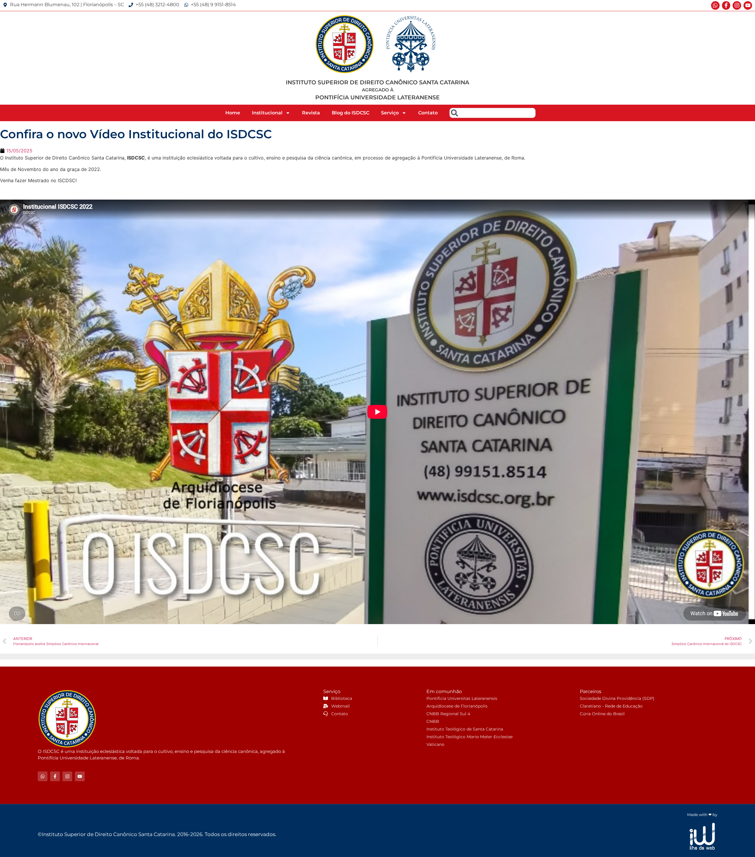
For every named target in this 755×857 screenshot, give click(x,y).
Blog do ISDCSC (350, 113)
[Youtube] (747, 5)
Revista (311, 113)
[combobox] (492, 113)
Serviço (390, 113)
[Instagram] (737, 5)
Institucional (267, 113)
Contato (428, 113)
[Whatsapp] (715, 5)
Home (232, 113)
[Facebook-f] (726, 5)
